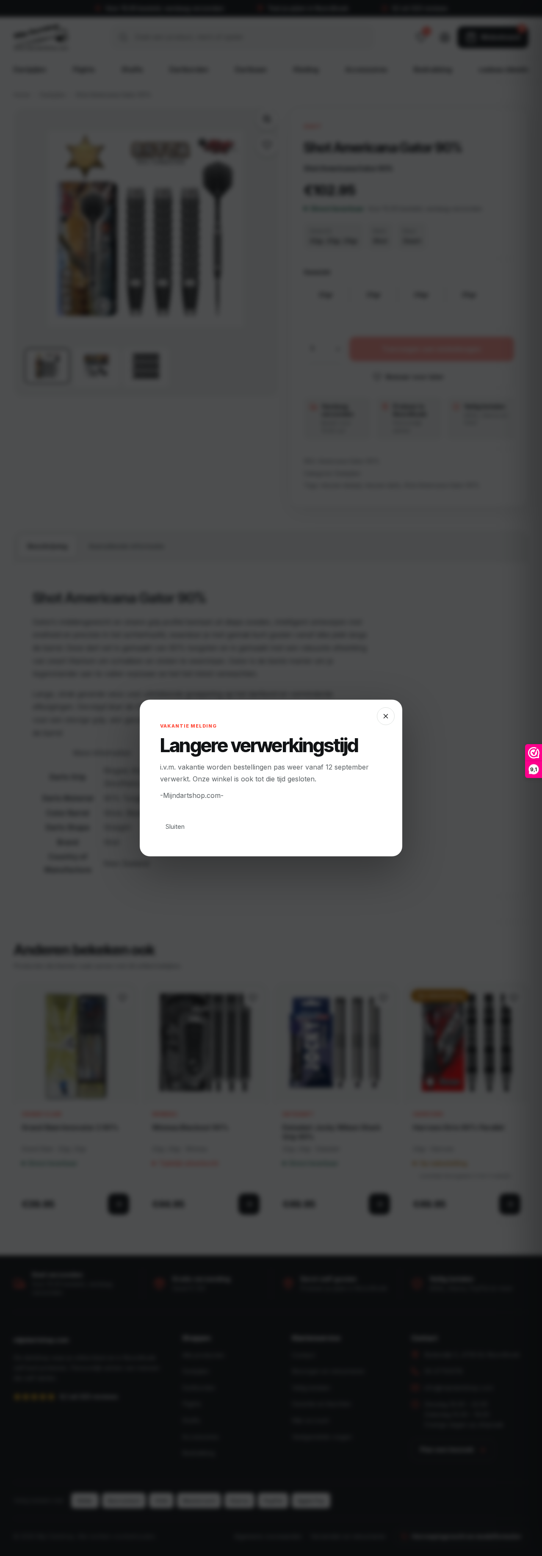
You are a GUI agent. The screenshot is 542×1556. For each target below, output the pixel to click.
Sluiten (175, 826)
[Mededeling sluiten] (386, 716)
